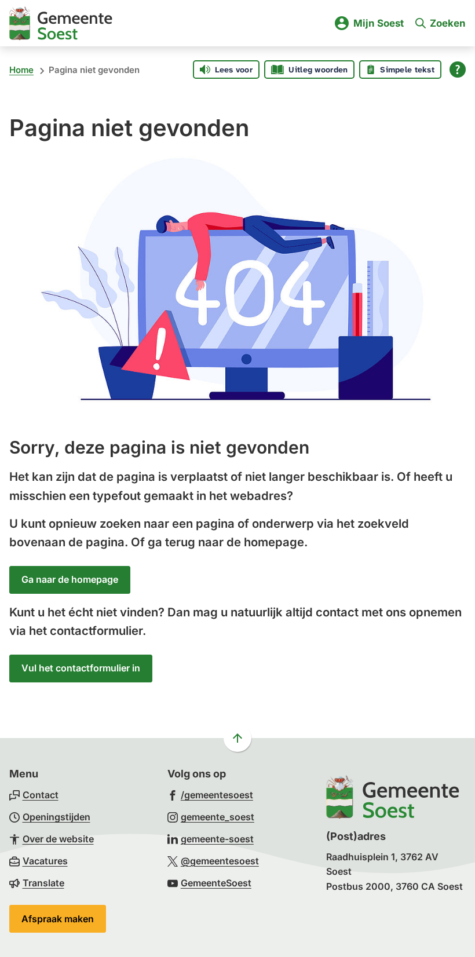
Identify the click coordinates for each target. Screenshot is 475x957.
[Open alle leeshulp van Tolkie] (458, 69)
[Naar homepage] (60, 23)
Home (21, 69)
